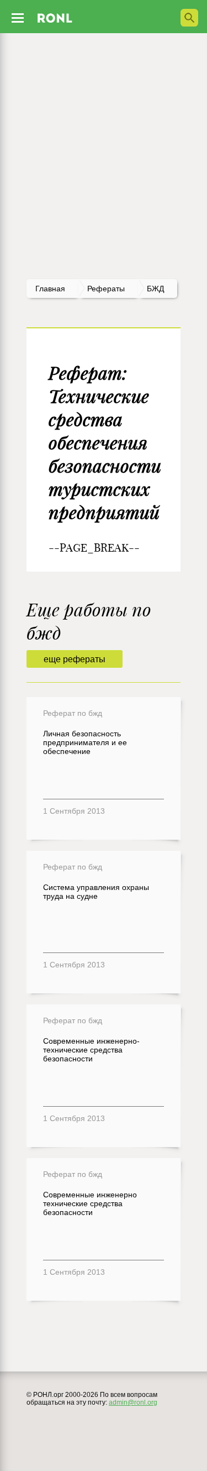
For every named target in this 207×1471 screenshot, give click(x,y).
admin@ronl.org (133, 1402)
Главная (50, 288)
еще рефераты (74, 659)
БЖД (155, 288)
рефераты (106, 288)
